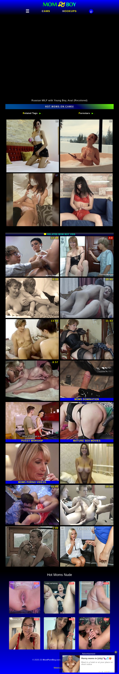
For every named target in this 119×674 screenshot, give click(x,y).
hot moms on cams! (59, 106)
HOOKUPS (69, 11)
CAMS (46, 11)
